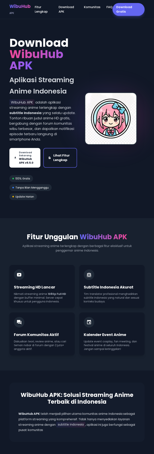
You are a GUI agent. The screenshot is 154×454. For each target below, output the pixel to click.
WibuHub (20, 9)
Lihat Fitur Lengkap (61, 157)
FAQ (109, 7)
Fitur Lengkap (41, 9)
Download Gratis (124, 9)
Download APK (66, 9)
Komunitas (92, 7)
